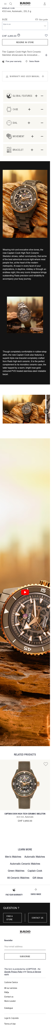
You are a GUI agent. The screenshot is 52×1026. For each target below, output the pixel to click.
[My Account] (45, 4)
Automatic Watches (34, 856)
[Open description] (46, 55)
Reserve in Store (25, 42)
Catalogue (8, 1008)
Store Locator (10, 1001)
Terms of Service (34, 971)
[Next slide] (46, 411)
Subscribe (25, 956)
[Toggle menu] (5, 4)
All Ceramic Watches (18, 877)
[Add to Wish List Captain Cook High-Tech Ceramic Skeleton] (45, 764)
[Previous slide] (6, 411)
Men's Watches (13, 856)
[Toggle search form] (11, 4)
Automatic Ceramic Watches (25, 863)
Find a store (10, 918)
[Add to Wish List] (46, 35)
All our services (10, 988)
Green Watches (16, 870)
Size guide (43, 19)
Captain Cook (35, 870)
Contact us (37, 918)
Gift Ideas (38, 877)
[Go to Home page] (25, 4)
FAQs (6, 992)
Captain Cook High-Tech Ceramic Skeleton (25, 813)
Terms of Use (10, 1023)
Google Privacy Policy (13, 971)
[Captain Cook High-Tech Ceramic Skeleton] (25, 785)
